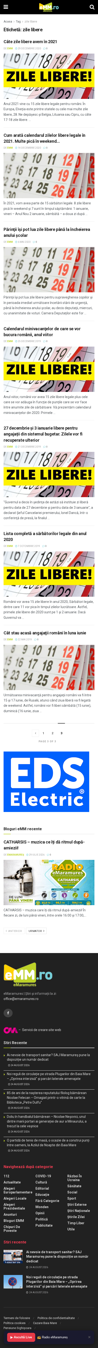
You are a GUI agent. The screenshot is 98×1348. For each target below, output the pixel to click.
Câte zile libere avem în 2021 (30, 41)
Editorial (42, 1188)
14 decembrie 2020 (29, 148)
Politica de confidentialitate (56, 1318)
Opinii (39, 1213)
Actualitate (12, 1182)
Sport (71, 1198)
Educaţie (42, 1195)
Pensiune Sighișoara (17, 1328)
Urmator (36, 931)
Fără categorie (47, 1201)
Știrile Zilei (76, 1217)
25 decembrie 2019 (29, 341)
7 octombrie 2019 (28, 546)
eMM (10, 48)
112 (6, 1176)
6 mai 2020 (23, 242)
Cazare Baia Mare (45, 1323)
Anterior (15, 931)
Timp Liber (75, 1223)
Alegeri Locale (15, 1198)
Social (72, 1192)
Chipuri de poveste (12, 1229)
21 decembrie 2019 (29, 446)
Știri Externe (77, 1204)
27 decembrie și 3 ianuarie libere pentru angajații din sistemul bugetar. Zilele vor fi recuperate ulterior (43, 434)
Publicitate (44, 1225)
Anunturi (10, 1214)
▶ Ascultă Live (21, 1337)
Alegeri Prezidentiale (14, 1206)
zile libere (30, 21)
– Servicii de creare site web (39, 1030)
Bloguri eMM (14, 1221)
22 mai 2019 (24, 639)
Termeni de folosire (17, 1318)
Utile (71, 1229)
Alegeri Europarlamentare (18, 1190)
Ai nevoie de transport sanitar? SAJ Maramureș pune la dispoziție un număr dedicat (57, 1256)
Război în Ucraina (74, 1178)
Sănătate (74, 1186)
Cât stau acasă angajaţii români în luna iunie (45, 632)
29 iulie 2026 (36, 854)
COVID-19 (43, 1176)
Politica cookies (14, 1323)
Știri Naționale (78, 1211)
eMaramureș (15, 854)
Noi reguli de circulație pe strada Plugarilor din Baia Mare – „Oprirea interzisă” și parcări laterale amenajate (56, 1281)
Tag (18, 21)
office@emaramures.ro (21, 999)
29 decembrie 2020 (29, 48)
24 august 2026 (19, 1065)
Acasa (8, 21)
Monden (42, 1207)
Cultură (41, 1182)
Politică (41, 1219)
